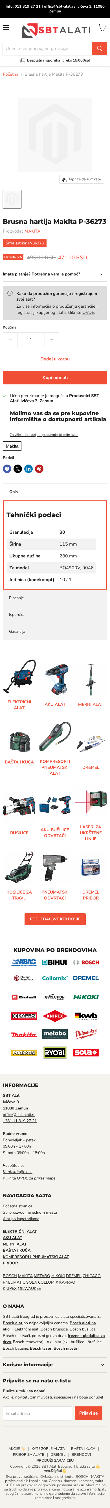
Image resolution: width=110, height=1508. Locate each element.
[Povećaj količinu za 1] (52, 339)
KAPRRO (67, 1282)
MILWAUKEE (29, 1288)
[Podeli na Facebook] (7, 469)
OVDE (88, 312)
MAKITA (32, 231)
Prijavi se (88, 1413)
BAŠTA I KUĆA (83, 1448)
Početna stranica (17, 1206)
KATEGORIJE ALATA (48, 1448)
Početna (10, 74)
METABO (42, 1276)
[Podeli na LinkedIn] (28, 469)
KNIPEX (10, 1288)
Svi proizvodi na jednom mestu (30, 1212)
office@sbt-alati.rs (19, 1114)
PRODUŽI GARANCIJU (55, 1460)
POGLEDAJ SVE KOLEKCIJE (55, 919)
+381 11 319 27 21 (20, 1121)
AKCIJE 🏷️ (16, 1448)
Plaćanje (16, 598)
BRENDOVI (81, 1454)
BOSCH (10, 1276)
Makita (12, 446)
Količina (9, 327)
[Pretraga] (99, 48)
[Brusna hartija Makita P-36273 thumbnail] (12, 199)
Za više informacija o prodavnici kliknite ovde (44, 435)
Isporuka (16, 614)
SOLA (31, 1282)
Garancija (17, 631)
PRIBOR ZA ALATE (28, 1454)
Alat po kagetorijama (21, 1219)
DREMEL (74, 1276)
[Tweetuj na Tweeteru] (18, 469)
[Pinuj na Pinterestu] (39, 469)
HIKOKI (58, 1276)
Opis (13, 491)
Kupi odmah (55, 378)
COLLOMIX (48, 1282)
